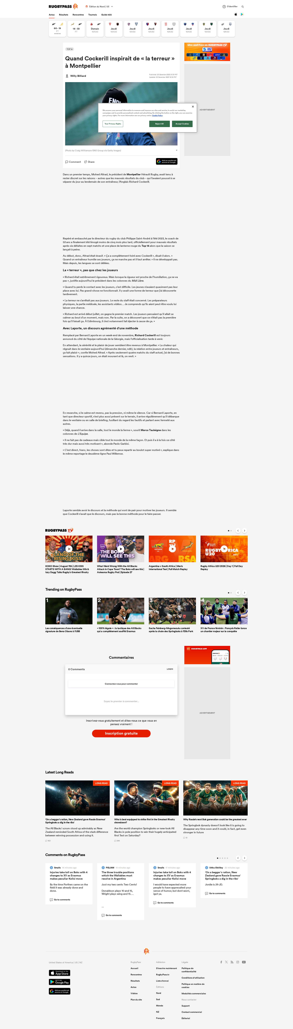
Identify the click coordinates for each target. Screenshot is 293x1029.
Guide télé (106, 14)
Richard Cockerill (145, 335)
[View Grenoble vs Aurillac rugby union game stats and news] (188, 29)
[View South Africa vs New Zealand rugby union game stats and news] (76, 29)
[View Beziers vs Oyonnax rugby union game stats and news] (151, 29)
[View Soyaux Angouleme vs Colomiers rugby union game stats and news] (132, 29)
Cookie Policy (157, 115)
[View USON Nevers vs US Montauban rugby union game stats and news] (207, 29)
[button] (77, 811)
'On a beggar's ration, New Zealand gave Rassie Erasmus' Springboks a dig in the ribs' (223, 875)
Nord (158, 993)
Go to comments (60, 899)
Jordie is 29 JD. (214, 884)
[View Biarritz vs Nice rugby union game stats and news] (113, 29)
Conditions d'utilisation (193, 977)
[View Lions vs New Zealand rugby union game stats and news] (95, 29)
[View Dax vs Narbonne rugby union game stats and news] (170, 29)
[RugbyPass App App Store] (79, 973)
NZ (157, 1011)
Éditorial (186, 1018)
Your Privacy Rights (113, 124)
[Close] (193, 106)
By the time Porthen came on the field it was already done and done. (69, 887)
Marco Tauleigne (151, 430)
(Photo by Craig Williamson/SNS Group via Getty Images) (93, 150)
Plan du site (136, 999)
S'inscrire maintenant (166, 968)
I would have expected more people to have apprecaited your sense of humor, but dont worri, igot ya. (172, 889)
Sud (158, 999)
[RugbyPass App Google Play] (79, 982)
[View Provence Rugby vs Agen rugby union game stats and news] (226, 29)
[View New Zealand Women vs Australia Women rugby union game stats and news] (57, 29)
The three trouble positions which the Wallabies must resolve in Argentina (118, 875)
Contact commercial (192, 1012)
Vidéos (134, 993)
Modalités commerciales (194, 993)
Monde (159, 1005)
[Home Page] (63, 6)
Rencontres (78, 14)
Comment (75, 161)
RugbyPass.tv (162, 974)
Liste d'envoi (162, 980)
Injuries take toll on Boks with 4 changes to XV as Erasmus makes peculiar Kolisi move (68, 875)
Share (91, 161)
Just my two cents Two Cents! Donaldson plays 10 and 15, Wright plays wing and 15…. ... (119, 895)
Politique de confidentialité (189, 970)
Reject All (159, 124)
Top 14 (145, 245)
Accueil (134, 968)
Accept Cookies (182, 124)
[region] (147, 118)
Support (186, 1005)
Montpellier (134, 174)
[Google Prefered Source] (165, 162)
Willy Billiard (78, 76)
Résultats (63, 14)
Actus (51, 14)
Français (160, 1018)
